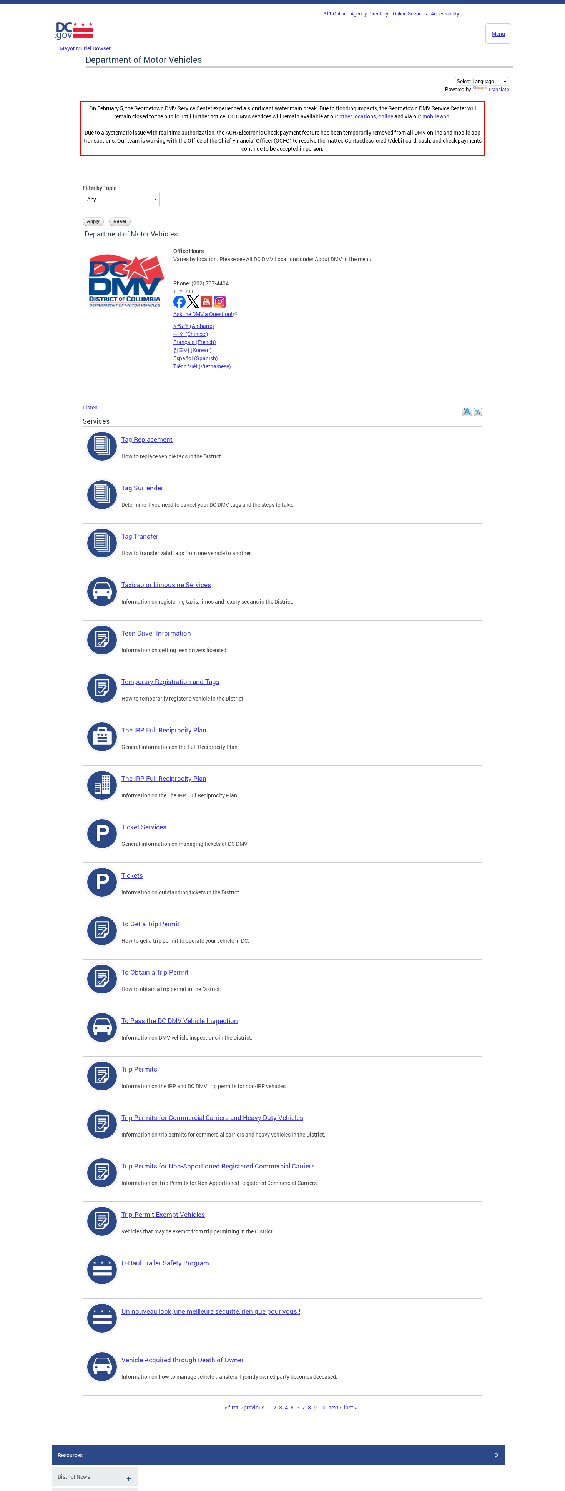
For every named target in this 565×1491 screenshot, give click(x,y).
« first (231, 1407)
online (385, 116)
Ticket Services (143, 826)
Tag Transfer (139, 536)
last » (350, 1407)
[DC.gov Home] (74, 41)
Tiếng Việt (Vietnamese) (202, 366)
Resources (70, 1455)
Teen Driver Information (156, 633)
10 (322, 1407)
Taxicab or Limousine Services (166, 584)
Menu (498, 33)
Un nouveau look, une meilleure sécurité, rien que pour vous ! (210, 1311)
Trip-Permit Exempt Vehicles (163, 1214)
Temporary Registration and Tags (170, 681)
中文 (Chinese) (190, 334)
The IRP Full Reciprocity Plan (163, 730)
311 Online (335, 13)
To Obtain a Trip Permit (155, 972)
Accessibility (445, 13)
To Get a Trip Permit (150, 923)
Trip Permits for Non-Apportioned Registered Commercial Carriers (218, 1166)
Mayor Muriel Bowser (85, 48)
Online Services (410, 13)
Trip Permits (139, 1069)
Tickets (132, 875)
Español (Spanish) (195, 358)
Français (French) (194, 342)
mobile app (435, 116)
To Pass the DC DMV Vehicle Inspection (179, 1020)
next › (334, 1407)
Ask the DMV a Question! (203, 314)
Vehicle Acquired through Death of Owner (182, 1359)
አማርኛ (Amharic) (193, 325)
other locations (357, 116)
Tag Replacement (147, 439)
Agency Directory (370, 13)
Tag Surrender (142, 487)
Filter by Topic (99, 187)
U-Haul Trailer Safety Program (165, 1262)
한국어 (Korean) (192, 350)
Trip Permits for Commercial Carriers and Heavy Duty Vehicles (212, 1117)
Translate (498, 89)
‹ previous (252, 1407)
